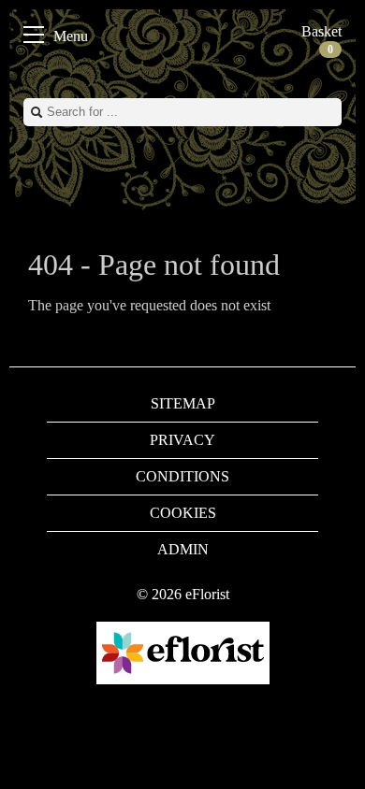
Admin (183, 549)
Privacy (182, 440)
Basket (321, 39)
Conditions (182, 476)
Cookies (183, 513)
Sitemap (183, 403)
